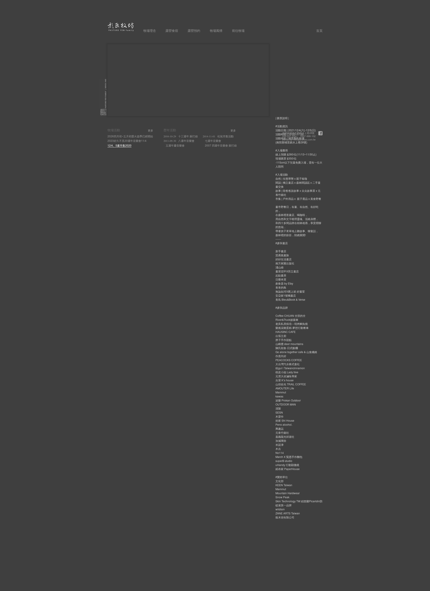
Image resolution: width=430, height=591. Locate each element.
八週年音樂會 (178, 140)
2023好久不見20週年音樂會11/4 (127, 140)
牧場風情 (216, 30)
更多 (150, 130)
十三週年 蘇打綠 (180, 136)
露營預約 (194, 30)
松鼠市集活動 (218, 136)
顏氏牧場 (121, 26)
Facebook (320, 133)
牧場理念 (149, 30)
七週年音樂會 (213, 140)
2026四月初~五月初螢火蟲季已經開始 (130, 136)
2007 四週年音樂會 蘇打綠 (221, 145)
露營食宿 (172, 30)
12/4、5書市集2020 (119, 145)
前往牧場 (238, 30)
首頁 (319, 30)
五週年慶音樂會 (175, 145)
